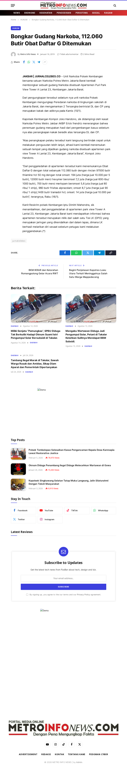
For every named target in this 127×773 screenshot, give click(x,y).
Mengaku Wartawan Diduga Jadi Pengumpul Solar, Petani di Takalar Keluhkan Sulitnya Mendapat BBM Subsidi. (86, 336)
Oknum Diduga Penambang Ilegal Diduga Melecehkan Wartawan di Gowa (70, 465)
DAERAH (14, 326)
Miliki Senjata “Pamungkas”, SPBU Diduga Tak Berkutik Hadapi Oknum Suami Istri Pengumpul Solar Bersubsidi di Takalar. (35, 334)
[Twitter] (14, 92)
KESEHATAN (45, 12)
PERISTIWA (82, 12)
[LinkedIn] (14, 100)
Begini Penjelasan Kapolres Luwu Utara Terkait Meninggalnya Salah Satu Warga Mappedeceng (88, 273)
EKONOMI (29, 12)
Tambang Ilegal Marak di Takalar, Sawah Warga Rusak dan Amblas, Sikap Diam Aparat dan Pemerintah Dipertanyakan (35, 364)
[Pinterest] (14, 108)
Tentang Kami (76, 754)
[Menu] (13, 5)
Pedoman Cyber (98, 754)
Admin (79, 762)
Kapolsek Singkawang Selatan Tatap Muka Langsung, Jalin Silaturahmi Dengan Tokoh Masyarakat (68, 482)
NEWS (16, 12)
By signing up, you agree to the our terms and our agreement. (65, 594)
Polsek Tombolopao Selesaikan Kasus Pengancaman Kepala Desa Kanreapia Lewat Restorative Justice (71, 451)
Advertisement (28, 754)
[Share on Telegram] (38, 62)
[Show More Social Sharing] (44, 62)
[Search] (114, 5)
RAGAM (108, 12)
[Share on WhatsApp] (28, 62)
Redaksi (46, 754)
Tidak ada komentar (69, 54)
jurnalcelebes (18, 240)
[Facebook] (14, 84)
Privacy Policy (83, 594)
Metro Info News (28, 54)
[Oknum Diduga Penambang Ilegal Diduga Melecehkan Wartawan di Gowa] (18, 469)
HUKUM (15, 28)
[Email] (14, 116)
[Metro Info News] (63, 5)
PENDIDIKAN (64, 12)
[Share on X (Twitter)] (33, 62)
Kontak (59, 754)
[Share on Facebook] (24, 62)
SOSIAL (96, 12)
